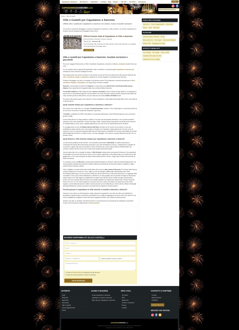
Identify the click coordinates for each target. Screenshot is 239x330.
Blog (109, 2)
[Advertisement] (100, 220)
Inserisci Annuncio (157, 305)
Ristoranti (156, 27)
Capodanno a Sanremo (124, 69)
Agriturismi (146, 24)
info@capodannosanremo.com (168, 9)
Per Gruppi (158, 40)
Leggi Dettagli (89, 50)
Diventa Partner (156, 297)
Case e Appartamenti (157, 24)
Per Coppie (155, 52)
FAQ (123, 297)
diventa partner (94, 203)
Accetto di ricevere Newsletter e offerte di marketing (81, 275)
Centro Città (147, 43)
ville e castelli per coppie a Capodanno (76, 77)
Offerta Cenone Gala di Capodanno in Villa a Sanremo (108, 36)
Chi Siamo (125, 295)
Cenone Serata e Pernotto (151, 36)
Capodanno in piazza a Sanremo (102, 297)
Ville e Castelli (66, 305)
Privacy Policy (76, 272)
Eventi (145, 27)
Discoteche (169, 24)
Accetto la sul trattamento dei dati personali (83, 272)
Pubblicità (155, 300)
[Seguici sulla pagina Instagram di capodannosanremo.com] (173, 6)
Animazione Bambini (169, 40)
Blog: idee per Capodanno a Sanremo (103, 300)
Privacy (124, 305)
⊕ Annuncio (142, 2)
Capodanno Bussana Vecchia (152, 55)
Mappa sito (125, 300)
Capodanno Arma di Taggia (151, 59)
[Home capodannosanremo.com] (83, 7)
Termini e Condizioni (128, 302)
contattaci (122, 64)
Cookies (124, 307)
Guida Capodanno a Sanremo (101, 295)
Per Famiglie (147, 52)
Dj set (162, 36)
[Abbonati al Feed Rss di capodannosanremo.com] (160, 314)
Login (174, 1)
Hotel (150, 27)
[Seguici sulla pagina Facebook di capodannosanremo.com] (177, 6)
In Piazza (103, 2)
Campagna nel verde (158, 43)
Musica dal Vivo (148, 40)
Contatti (154, 295)
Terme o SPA (165, 52)
